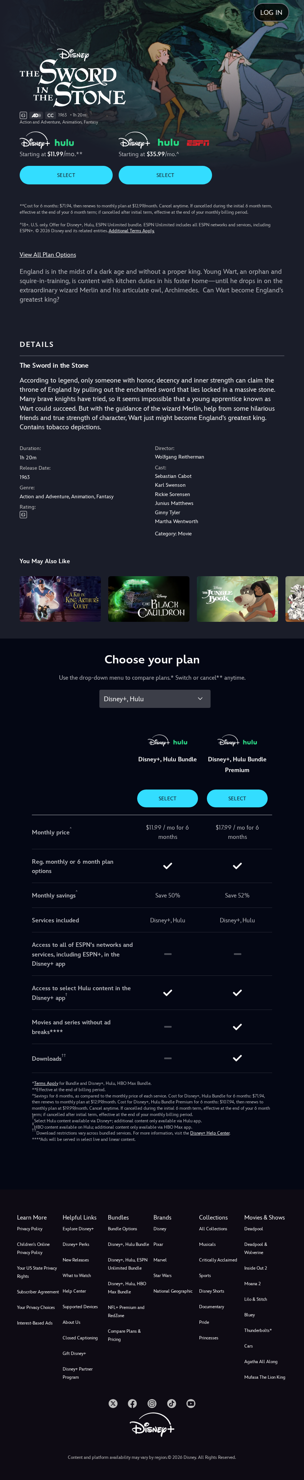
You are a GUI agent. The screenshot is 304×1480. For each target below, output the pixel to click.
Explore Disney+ (78, 1228)
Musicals (207, 1244)
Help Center (74, 1291)
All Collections (213, 1228)
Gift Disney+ (74, 1353)
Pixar (158, 1244)
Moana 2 (252, 1283)
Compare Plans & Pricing (124, 1335)
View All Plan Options (48, 254)
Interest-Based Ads (35, 1323)
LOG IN (271, 12)
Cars (248, 1346)
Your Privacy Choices (36, 1307)
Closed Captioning (80, 1337)
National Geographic (172, 1291)
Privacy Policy (29, 1228)
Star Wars (162, 1275)
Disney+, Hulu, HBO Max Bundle (127, 1287)
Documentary (211, 1306)
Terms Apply (46, 1083)
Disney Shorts (211, 1291)
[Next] (291, 598)
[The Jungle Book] (237, 599)
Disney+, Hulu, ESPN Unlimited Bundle (128, 1264)
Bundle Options (122, 1228)
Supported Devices (80, 1306)
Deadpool (253, 1228)
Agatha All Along (261, 1361)
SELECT (66, 175)
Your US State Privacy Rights (37, 1272)
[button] (84, 1218)
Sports (205, 1275)
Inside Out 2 (255, 1268)
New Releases (76, 1260)
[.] (113, 1403)
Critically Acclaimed (218, 1260)
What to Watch (77, 1275)
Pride (204, 1322)
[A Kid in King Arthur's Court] (60, 599)
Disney (159, 1228)
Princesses (208, 1337)
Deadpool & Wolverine (255, 1248)
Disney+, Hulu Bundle (128, 1244)
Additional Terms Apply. (132, 230)
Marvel (160, 1260)
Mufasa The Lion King (264, 1377)
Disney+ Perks (76, 1244)
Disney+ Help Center (209, 1133)
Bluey (249, 1314)
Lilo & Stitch (255, 1299)
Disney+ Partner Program (78, 1373)
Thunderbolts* (258, 1330)
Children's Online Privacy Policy (33, 1248)
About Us (71, 1322)
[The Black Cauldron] (148, 599)
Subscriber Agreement (38, 1291)
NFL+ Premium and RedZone (126, 1311)
